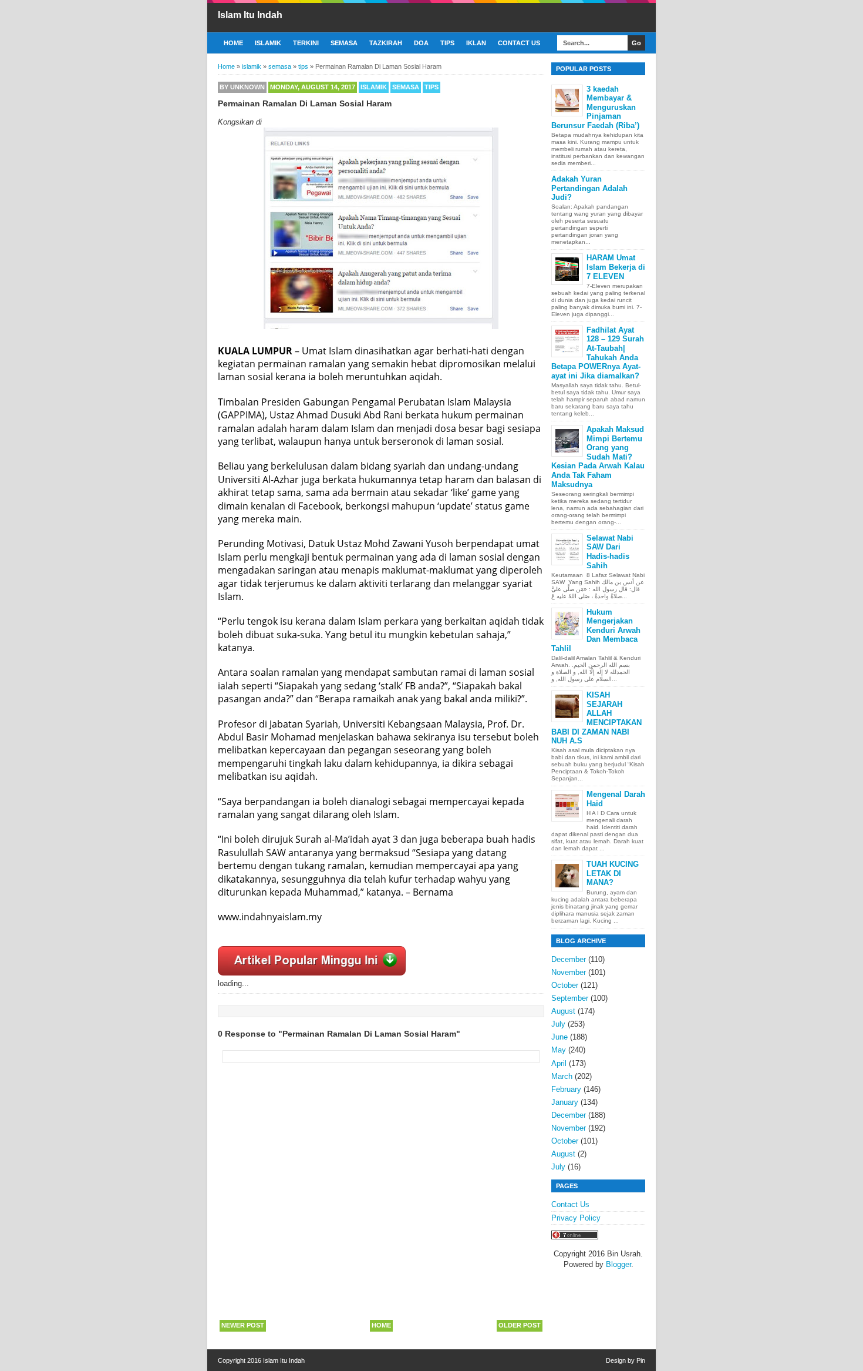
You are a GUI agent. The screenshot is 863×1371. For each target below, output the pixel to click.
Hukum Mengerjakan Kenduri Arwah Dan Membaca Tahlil (595, 630)
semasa (405, 86)
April (559, 1063)
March (561, 1076)
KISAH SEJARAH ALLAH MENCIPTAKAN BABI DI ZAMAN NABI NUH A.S (596, 717)
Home (233, 42)
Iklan (476, 42)
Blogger (618, 1264)
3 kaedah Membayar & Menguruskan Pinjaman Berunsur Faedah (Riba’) (595, 107)
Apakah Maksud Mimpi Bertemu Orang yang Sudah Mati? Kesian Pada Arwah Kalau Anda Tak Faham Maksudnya (598, 457)
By (242, 86)
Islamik (268, 42)
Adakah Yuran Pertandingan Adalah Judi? (589, 188)
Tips (447, 42)
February (566, 1089)
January (564, 1102)
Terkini (306, 42)
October (564, 985)
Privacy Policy (576, 1218)
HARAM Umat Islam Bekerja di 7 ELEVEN (615, 266)
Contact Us (519, 42)
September (569, 998)
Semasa (344, 42)
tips (431, 86)
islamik (373, 86)
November (568, 972)
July (558, 1024)
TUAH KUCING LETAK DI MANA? (612, 873)
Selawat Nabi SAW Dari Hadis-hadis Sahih (609, 552)
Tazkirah (385, 42)
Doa (421, 42)
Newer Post (242, 1325)
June (559, 1037)
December (568, 959)
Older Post (519, 1325)
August (563, 1011)
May (558, 1049)
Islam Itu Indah (250, 15)
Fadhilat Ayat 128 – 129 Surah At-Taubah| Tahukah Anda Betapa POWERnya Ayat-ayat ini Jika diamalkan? (597, 353)
